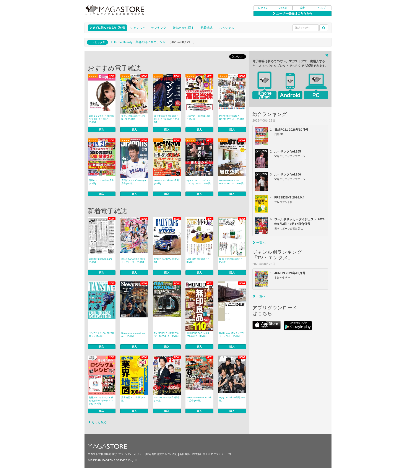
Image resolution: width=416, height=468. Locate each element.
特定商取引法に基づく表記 (161, 454)
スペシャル (226, 27)
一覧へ (260, 242)
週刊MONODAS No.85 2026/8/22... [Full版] (198, 334)
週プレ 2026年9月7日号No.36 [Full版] (133, 117)
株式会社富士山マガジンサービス (211, 454)
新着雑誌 (206, 27)
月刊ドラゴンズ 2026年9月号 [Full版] (133, 182)
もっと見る (99, 422)
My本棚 (282, 7)
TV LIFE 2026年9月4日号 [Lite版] (166, 399)
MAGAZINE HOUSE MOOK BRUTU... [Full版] (231, 182)
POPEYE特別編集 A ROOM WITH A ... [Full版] (231, 117)
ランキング (158, 27)
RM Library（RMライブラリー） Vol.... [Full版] (231, 334)
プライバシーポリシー (131, 454)
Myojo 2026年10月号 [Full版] (232, 399)
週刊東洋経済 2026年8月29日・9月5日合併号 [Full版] (166, 119)
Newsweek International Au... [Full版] (133, 334)
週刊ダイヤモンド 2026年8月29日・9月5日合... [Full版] (101, 119)
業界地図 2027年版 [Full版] (133, 399)
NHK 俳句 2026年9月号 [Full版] (198, 260)
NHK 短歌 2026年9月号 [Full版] (230, 260)
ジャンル (136, 27)
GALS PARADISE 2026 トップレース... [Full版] (133, 260)
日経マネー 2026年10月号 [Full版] (198, 117)
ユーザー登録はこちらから (294, 13)
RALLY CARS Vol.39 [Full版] (166, 260)
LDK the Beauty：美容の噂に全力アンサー (140, 42)
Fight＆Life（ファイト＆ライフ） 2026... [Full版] (199, 182)
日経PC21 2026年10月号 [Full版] (101, 182)
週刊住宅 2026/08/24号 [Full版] (100, 260)
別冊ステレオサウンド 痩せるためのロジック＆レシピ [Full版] (101, 400)
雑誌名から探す (183, 27)
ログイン (263, 7)
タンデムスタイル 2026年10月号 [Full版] (101, 334)
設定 (302, 7)
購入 (101, 129)
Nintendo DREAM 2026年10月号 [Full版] (199, 399)
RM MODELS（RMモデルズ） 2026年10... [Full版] (166, 334)
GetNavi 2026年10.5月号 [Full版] (166, 182)
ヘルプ (322, 7)
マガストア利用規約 (99, 454)
